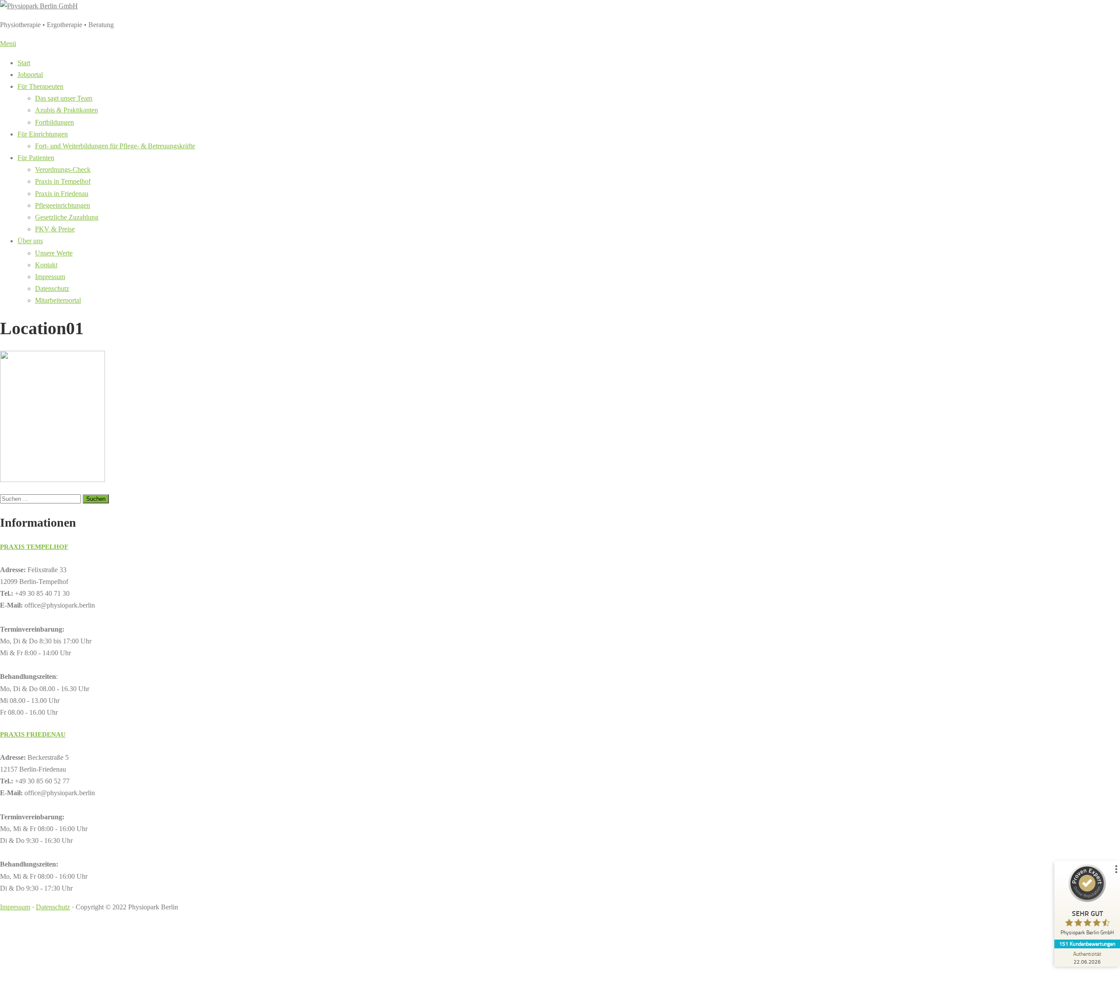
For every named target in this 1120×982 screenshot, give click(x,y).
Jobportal (30, 74)
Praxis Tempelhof (34, 546)
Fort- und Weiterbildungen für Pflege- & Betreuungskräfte (115, 146)
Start (24, 62)
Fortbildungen (54, 122)
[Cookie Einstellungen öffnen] (65, 976)
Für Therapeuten (40, 86)
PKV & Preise (55, 229)
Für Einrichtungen (43, 134)
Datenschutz (52, 288)
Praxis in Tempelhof (63, 181)
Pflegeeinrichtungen (62, 205)
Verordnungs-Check (63, 169)
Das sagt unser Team (63, 98)
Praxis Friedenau (33, 734)
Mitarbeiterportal (58, 300)
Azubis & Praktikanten (66, 110)
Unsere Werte (54, 253)
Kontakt (46, 265)
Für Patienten (36, 157)
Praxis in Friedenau (61, 193)
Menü (8, 43)
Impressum (50, 276)
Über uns (30, 241)
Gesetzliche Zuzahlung (66, 217)
